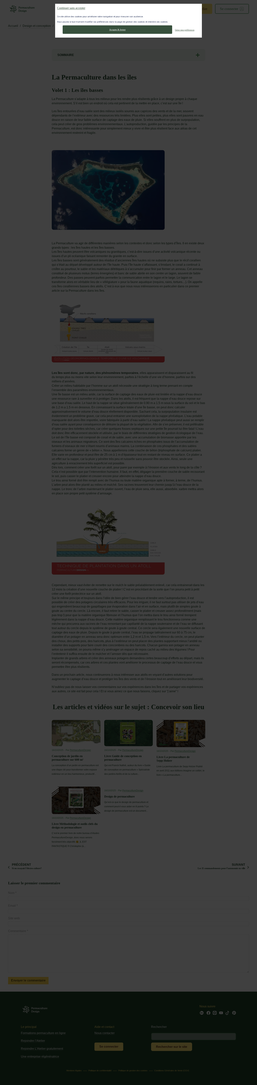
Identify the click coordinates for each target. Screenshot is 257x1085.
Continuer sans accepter (71, 7)
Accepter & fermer (117, 29)
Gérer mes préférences (184, 30)
